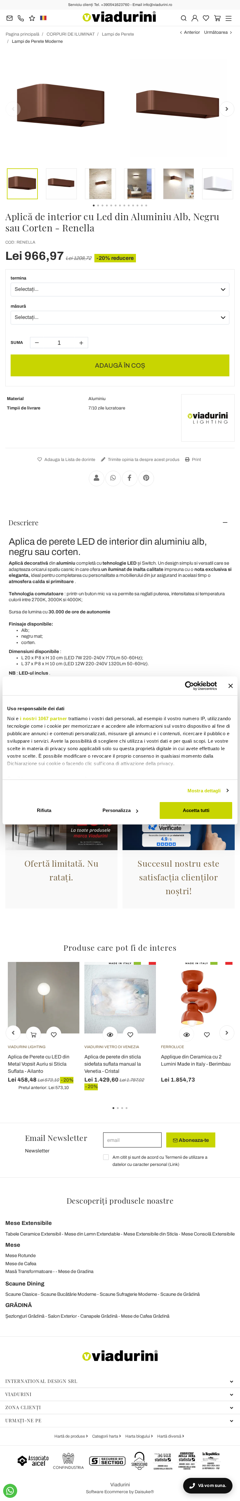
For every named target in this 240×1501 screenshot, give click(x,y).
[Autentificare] (195, 17)
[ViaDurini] (119, 16)
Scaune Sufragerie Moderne (128, 1294)
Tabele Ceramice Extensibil (33, 1233)
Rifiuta (44, 810)
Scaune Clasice (21, 1294)
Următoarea (216, 32)
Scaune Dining (24, 1284)
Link (174, 1164)
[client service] (21, 17)
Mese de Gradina (75, 1271)
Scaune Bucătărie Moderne (68, 1294)
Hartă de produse (70, 1436)
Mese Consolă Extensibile (208, 1233)
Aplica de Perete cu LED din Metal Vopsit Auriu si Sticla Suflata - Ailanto (38, 1064)
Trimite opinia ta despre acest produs (143, 459)
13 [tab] (151, 209)
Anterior (192, 32)
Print (196, 459)
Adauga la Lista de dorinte (69, 459)
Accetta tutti (196, 810)
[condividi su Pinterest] (146, 478)
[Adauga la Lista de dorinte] (53, 1034)
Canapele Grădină (99, 1316)
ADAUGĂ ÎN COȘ (120, 365)
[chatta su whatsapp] (10, 1491)
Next (226, 109)
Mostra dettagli (204, 790)
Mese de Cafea (20, 1263)
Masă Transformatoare (28, 1271)
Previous (13, 109)
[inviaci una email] (9, 17)
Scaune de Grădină (180, 1294)
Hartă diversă (169, 1436)
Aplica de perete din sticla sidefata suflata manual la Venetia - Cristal (112, 1064)
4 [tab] (131, 1112)
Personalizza (116, 810)
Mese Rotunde (20, 1255)
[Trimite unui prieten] (96, 478)
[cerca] (183, 17)
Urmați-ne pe (23, 1420)
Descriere (23, 522)
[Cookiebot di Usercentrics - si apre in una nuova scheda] (189, 686)
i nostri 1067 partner (43, 718)
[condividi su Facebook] (130, 478)
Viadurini (18, 1394)
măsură (18, 306)
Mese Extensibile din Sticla (150, 1233)
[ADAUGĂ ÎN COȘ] (33, 1034)
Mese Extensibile (28, 1223)
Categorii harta (105, 1436)
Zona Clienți (23, 1407)
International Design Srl (41, 1381)
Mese (12, 1245)
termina (18, 278)
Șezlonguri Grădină (24, 1316)
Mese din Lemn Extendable (92, 1233)
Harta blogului (138, 1436)
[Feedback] (32, 17)
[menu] (228, 17)
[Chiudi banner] (230, 686)
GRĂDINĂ (18, 1305)
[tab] (120, 522)
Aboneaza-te (193, 1140)
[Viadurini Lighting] (207, 417)
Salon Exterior (62, 1316)
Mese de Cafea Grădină (145, 1316)
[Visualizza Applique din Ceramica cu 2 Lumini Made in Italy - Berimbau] (186, 1034)
